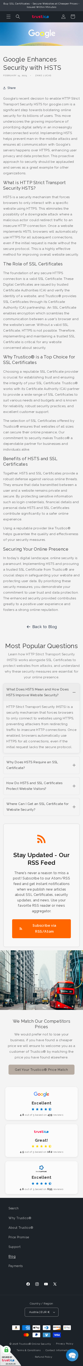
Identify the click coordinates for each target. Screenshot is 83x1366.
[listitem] (41, 718)
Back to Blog (44, 626)
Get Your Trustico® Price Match (41, 1070)
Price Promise (19, 1237)
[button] (8, 16)
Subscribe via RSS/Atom (44, 929)
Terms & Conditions (29, 1350)
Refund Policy (43, 1357)
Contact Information (58, 1350)
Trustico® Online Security (35, 1344)
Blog (12, 1256)
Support (14, 1247)
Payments (16, 1266)
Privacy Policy (64, 1343)
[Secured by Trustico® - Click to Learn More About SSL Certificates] (10, 1355)
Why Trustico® (20, 1218)
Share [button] (11, 88)
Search (14, 1208)
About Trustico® (21, 1227)
